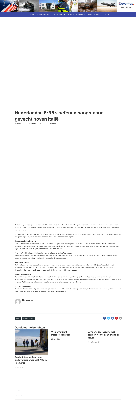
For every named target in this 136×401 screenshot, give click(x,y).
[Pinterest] (116, 318)
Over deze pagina (43, 14)
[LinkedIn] (112, 318)
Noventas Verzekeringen (76, 14)
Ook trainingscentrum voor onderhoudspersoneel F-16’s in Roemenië (31, 360)
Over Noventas (57, 14)
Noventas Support (94, 14)
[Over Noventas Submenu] (64, 14)
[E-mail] (120, 318)
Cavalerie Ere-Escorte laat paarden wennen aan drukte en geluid (103, 335)
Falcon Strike (28, 318)
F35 (17, 318)
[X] (108, 318)
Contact (107, 14)
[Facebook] (104, 318)
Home (31, 14)
